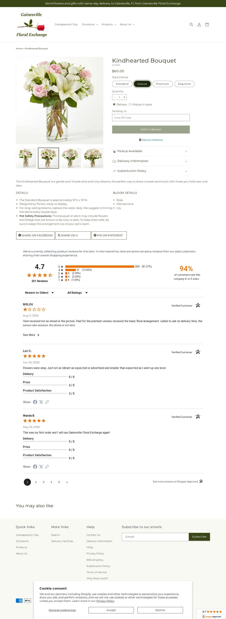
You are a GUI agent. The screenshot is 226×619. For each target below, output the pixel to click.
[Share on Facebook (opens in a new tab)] (35, 402)
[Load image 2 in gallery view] (48, 158)
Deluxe (142, 83)
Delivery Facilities (62, 541)
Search (55, 535)
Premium (162, 83)
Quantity (117, 91)
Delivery (122, 104)
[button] (89, 24)
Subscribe (199, 536)
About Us (21, 553)
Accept (111, 610)
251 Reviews (44, 281)
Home (19, 48)
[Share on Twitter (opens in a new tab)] (41, 402)
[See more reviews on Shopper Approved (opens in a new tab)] (47, 402)
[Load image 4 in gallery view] (93, 158)
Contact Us (93, 535)
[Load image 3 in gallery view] (71, 158)
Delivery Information (99, 541)
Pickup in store (142, 104)
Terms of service (97, 572)
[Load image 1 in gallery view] (26, 158)
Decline (160, 610)
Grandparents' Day (27, 535)
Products (21, 547)
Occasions (22, 541)
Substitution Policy (98, 566)
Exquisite (184, 83)
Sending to (124, 111)
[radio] (113, 266)
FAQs (90, 547)
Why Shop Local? (97, 578)
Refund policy (95, 559)
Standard (122, 83)
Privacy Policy (105, 601)
